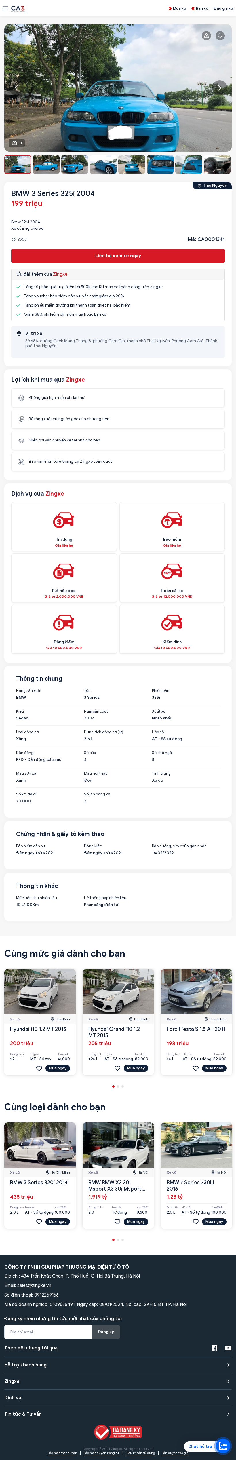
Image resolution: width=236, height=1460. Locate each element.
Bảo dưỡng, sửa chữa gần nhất (179, 846)
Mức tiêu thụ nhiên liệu (36, 898)
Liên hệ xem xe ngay (118, 256)
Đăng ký (106, 1331)
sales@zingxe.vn (34, 1285)
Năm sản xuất (96, 711)
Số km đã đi (26, 794)
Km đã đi (63, 1054)
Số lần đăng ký (97, 794)
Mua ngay (57, 1068)
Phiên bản (160, 690)
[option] (118, 88)
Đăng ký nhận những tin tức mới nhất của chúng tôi (63, 1319)
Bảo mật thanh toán (62, 1453)
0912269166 (46, 1295)
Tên (87, 690)
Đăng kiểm (93, 846)
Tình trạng (161, 773)
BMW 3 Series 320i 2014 (39, 1182)
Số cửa (90, 753)
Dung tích (17, 1054)
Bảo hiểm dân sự (30, 846)
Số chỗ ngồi (162, 753)
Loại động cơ (27, 732)
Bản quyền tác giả (175, 1453)
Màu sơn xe (26, 773)
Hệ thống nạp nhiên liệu (105, 898)
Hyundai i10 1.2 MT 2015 (38, 1029)
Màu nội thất (95, 773)
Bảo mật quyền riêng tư (101, 1453)
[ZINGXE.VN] (18, 8)
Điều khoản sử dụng (140, 1453)
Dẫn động (24, 753)
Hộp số (158, 732)
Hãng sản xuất (29, 690)
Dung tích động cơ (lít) (103, 732)
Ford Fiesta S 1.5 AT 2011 (196, 1029)
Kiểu (20, 711)
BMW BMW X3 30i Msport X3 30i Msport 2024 (115, 1188)
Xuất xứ (158, 711)
